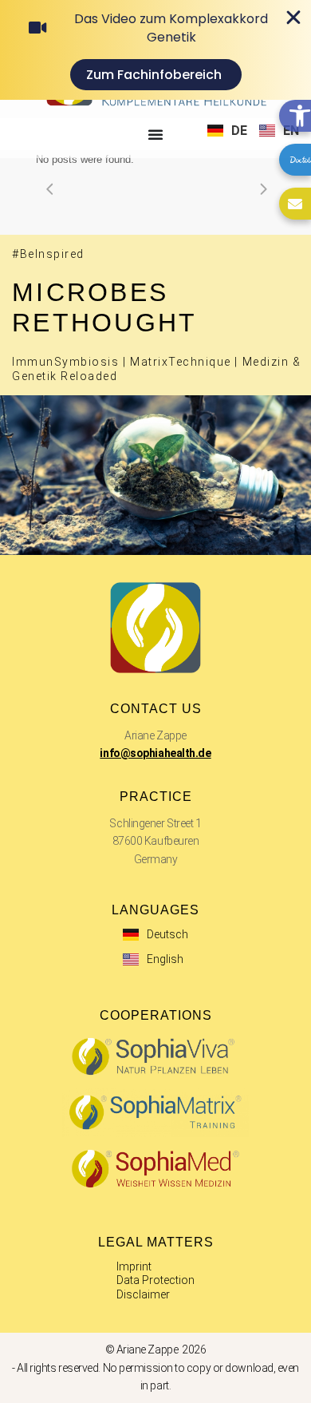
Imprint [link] (134, 1266)
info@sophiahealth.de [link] (155, 753)
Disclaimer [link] (143, 1294)
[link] (295, 116)
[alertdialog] (155, 50)
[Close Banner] (293, 17)
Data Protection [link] (155, 1280)
